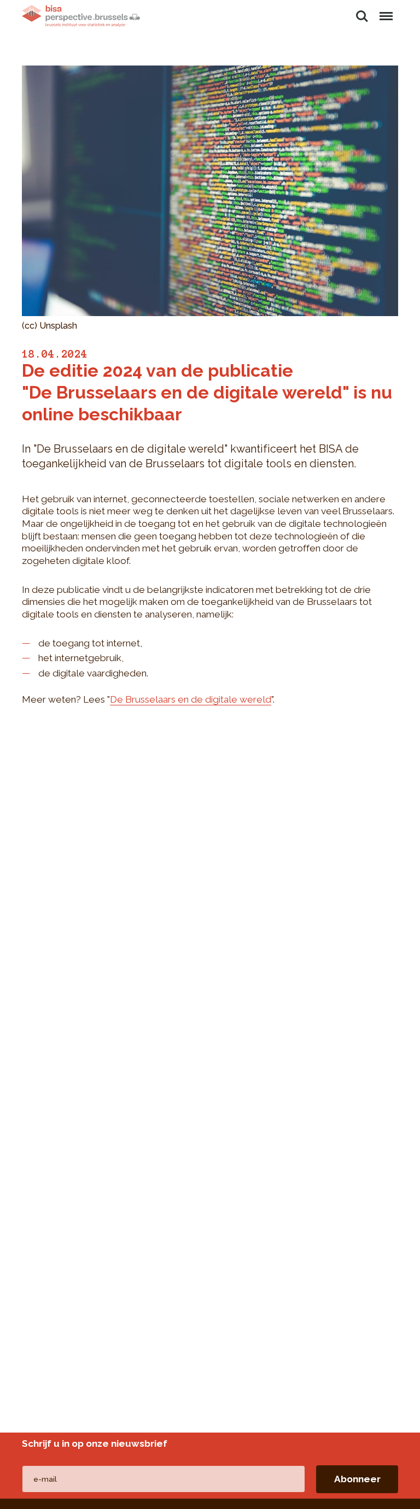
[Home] (81, 16)
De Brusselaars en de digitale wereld (190, 699)
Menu (385, 10)
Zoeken (362, 10)
